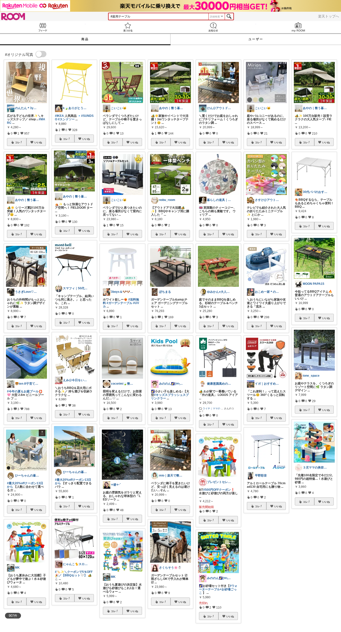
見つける (128, 27)
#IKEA (59, 116)
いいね (38, 142)
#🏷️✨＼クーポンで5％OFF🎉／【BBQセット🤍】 (74, 573)
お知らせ (213, 27)
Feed (42, 27)
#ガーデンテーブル (119, 303)
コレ (17, 142)
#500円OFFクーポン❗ (219, 489)
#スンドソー (66, 119)
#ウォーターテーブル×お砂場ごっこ (218, 589)
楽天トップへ (328, 16)
